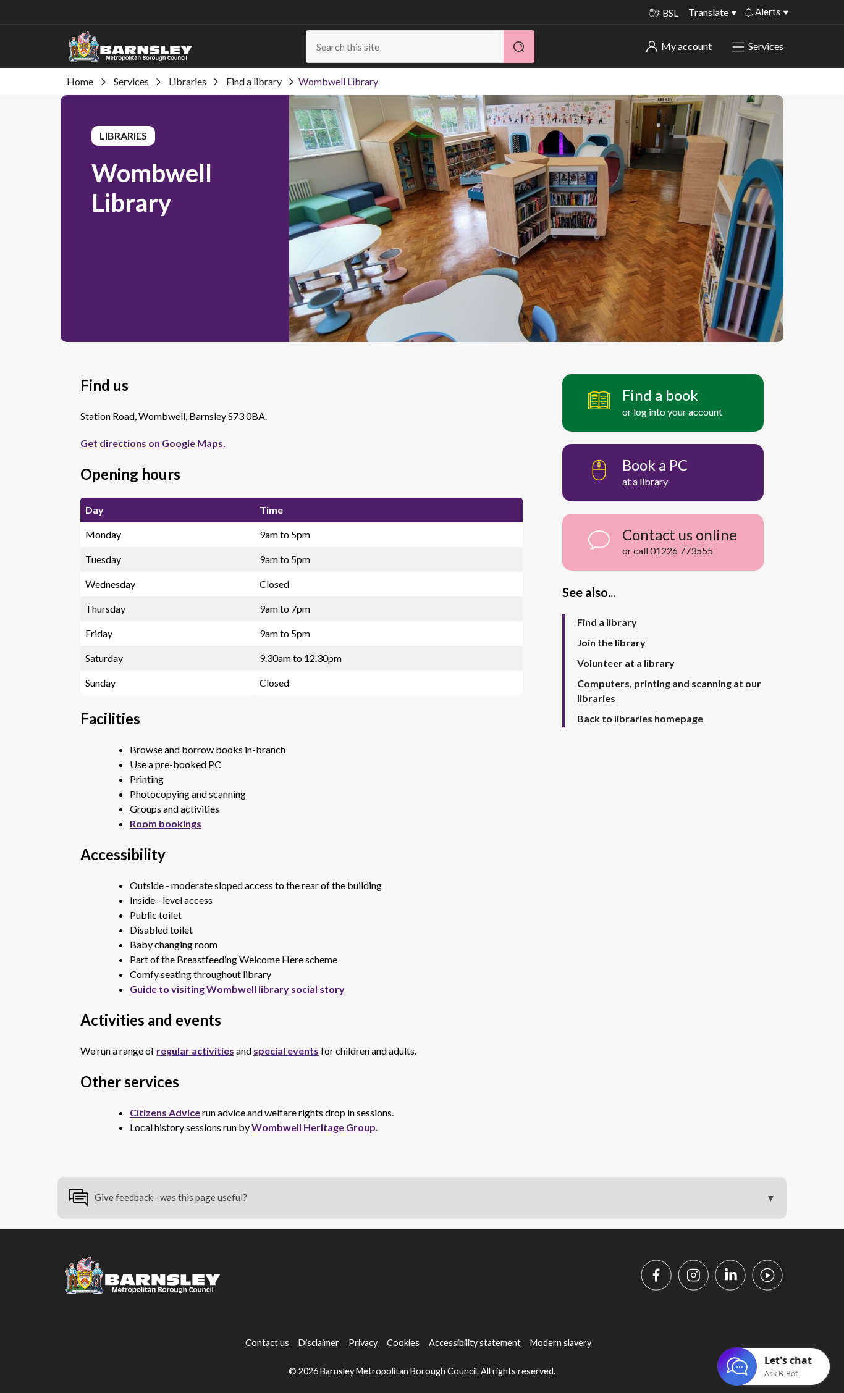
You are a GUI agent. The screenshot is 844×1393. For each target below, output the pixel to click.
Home (80, 81)
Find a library (254, 81)
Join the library (611, 642)
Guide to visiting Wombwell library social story (237, 989)
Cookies (403, 1342)
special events (286, 1050)
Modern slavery (560, 1342)
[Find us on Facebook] (656, 1275)
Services (765, 46)
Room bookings (165, 823)
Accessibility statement (475, 1342)
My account (686, 46)
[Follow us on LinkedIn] (730, 1275)
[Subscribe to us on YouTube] (767, 1275)
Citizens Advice (165, 1112)
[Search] (519, 46)
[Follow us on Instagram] (693, 1275)
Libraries (187, 81)
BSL (670, 13)
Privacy (363, 1342)
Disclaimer (318, 1342)
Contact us (267, 1342)
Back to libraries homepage (640, 718)
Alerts (767, 11)
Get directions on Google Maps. (153, 443)
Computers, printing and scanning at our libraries (669, 690)
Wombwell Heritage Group (313, 1127)
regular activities (195, 1050)
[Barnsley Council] (130, 46)
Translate (708, 12)
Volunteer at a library (626, 663)
